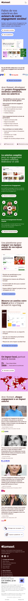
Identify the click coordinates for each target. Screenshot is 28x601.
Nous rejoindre (6, 566)
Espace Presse (6, 567)
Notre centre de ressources (9, 563)
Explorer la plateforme (8, 575)
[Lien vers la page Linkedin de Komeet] (2, 556)
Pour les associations (8, 574)
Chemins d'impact (7, 564)
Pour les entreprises (7, 572)
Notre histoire (6, 561)
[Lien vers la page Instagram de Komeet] (8, 556)
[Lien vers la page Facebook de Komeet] (5, 556)
